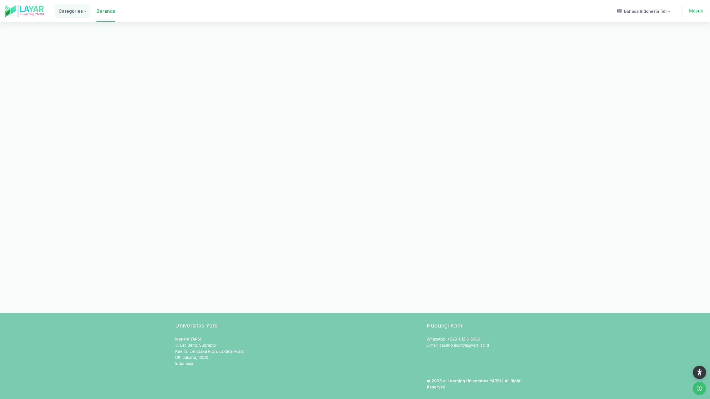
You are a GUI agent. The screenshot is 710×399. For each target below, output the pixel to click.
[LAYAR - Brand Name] (24, 11)
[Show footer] (699, 388)
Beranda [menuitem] (106, 11)
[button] (643, 11)
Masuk (696, 11)
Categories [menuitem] (71, 11)
